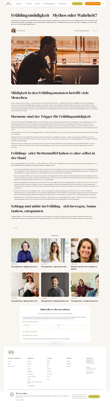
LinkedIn (68, 361)
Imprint (29, 379)
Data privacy (30, 374)
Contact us (29, 363)
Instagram (69, 363)
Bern (48, 366)
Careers (29, 369)
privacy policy (34, 335)
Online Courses (62, 3)
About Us (37, 3)
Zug (48, 379)
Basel (48, 363)
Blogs (9, 363)
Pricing (9, 361)
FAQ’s (28, 366)
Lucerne (49, 369)
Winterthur (49, 374)
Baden (48, 361)
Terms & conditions (31, 376)
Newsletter (29, 371)
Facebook (69, 366)
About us (29, 361)
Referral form (89, 373)
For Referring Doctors (49, 3)
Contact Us (29, 3)
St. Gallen (49, 371)
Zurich (48, 376)
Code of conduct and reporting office (34, 382)
